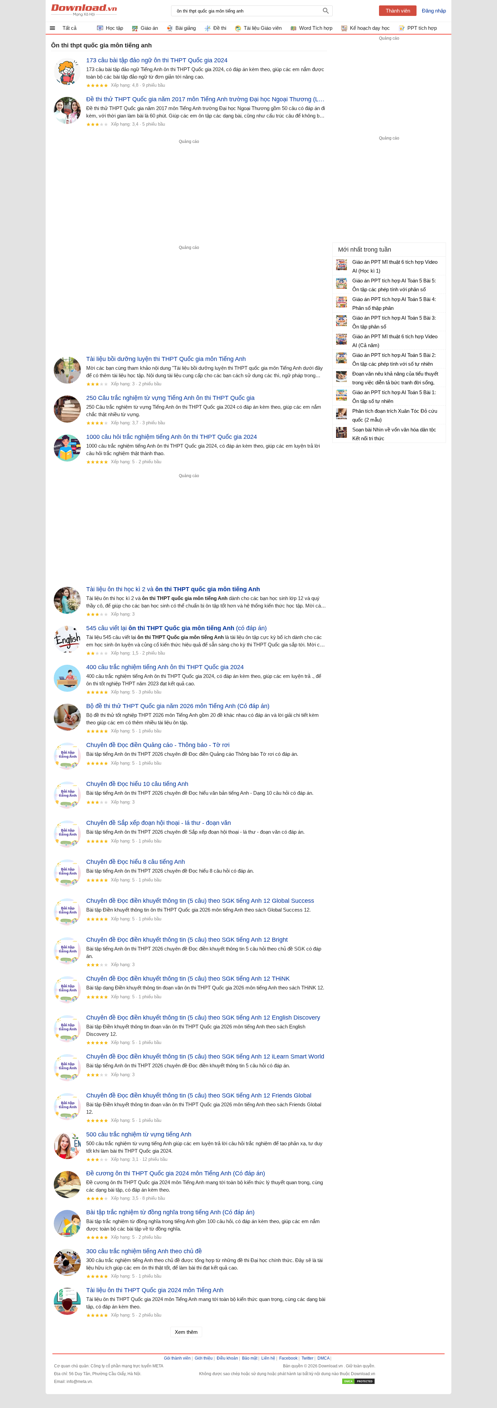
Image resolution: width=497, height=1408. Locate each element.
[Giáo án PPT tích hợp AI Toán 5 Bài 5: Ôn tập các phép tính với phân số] (341, 283)
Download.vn (331, 1366)
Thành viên (398, 11)
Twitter (307, 1358)
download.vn (84, 11)
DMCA (323, 1358)
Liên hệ (268, 1358)
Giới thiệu (204, 1358)
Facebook (288, 1358)
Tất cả (69, 28)
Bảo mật (249, 1358)
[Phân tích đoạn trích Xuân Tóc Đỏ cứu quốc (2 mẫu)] (341, 413)
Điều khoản (227, 1358)
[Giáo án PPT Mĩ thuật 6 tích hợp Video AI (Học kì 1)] (341, 264)
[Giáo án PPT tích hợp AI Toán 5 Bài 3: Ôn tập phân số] (341, 320)
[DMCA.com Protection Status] (358, 1383)
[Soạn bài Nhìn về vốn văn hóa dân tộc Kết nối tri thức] (341, 432)
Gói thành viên (177, 1358)
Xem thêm (186, 1332)
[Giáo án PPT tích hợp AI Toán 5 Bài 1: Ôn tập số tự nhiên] (341, 395)
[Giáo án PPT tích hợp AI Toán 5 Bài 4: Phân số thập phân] (341, 302)
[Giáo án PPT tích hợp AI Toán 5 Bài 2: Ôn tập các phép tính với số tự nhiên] (341, 358)
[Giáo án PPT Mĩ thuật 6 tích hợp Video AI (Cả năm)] (341, 339)
